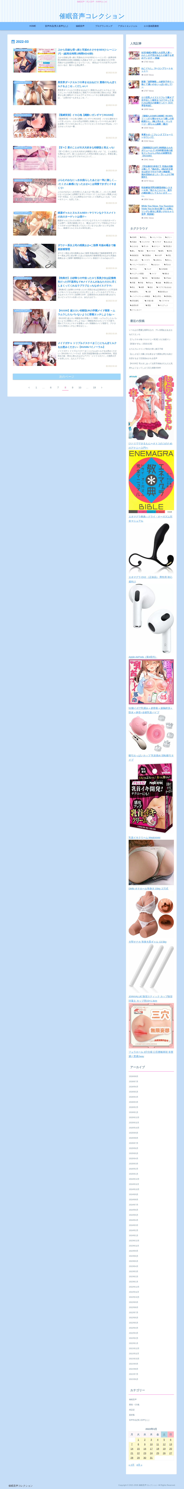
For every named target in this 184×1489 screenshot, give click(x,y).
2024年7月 (133, 1205)
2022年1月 (133, 1343)
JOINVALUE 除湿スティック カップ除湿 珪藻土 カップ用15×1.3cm (150, 998)
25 (157, 1453)
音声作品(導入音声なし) (139, 1420)
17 (151, 1448)
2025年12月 (134, 1117)
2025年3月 (133, 1164)
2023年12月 (134, 1241)
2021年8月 (133, 1369)
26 (164, 1453)
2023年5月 (133, 1261)
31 (151, 1457)
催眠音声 (133, 1399)
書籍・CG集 (134, 1405)
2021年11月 (134, 1353)
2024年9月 (133, 1194)
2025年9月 (133, 1133)
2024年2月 (133, 1230)
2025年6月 (133, 1148)
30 (144, 1457)
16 (144, 1448)
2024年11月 (134, 1184)
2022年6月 (133, 1318)
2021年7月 (133, 1374)
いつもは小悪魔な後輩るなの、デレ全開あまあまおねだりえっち (150, 332)
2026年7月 (133, 1081)
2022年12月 (134, 1287)
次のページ (66, 376)
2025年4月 (133, 1158)
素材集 (132, 1415)
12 (164, 1444)
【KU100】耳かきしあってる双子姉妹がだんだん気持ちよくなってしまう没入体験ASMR (151, 365)
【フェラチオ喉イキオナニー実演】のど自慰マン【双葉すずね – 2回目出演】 (150, 341)
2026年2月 (133, 1107)
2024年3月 (133, 1225)
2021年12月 (134, 1348)
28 (132, 1457)
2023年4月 (133, 1266)
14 (132, 1448)
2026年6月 (133, 1087)
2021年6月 (133, 1379)
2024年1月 (133, 1235)
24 (151, 1453)
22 (138, 1453)
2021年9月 (133, 1364)
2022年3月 (133, 1333)
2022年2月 (133, 1338)
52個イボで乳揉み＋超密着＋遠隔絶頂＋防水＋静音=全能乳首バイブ (151, 710)
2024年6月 (133, 1210)
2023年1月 (133, 1282)
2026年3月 (133, 1102)
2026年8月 (133, 1076)
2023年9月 (133, 1251)
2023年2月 (133, 1276)
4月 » (139, 1465)
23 (144, 1453)
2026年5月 (133, 1092)
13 (170, 1444)
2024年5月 (133, 1215)
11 (157, 1444)
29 (138, 1457)
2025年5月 (133, 1153)
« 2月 (131, 1465)
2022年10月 (134, 1297)
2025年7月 (133, 1143)
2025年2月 (133, 1169)
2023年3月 (133, 1271)
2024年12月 (134, 1179)
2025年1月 (133, 1174)
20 (170, 1448)
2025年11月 (134, 1122)
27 (170, 1453)
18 (157, 1448)
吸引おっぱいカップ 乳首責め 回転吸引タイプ (151, 757)
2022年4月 (133, 1328)
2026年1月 (133, 1112)
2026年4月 (133, 1097)
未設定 (132, 1410)
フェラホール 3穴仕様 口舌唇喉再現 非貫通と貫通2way (151, 1054)
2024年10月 (134, 1189)
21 (132, 1453)
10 (80, 387)
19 (94, 387)
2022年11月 (134, 1292)
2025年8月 (133, 1138)
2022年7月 (133, 1312)
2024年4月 (133, 1220)
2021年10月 (134, 1359)
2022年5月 (133, 1323)
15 (138, 1448)
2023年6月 (133, 1256)
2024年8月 (133, 1199)
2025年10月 (134, 1128)
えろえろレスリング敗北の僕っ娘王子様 (146, 349)
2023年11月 (134, 1246)
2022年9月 (133, 1302)
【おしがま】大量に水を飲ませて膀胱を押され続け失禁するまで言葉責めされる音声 (150, 356)
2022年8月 (133, 1307)
